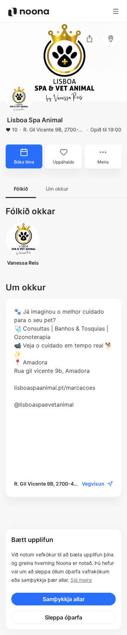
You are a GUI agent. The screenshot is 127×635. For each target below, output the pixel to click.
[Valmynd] (115, 11)
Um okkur (57, 189)
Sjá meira (81, 580)
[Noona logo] (29, 12)
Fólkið (21, 189)
